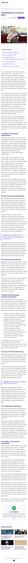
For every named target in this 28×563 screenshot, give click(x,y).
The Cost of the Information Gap (9, 61)
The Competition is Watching (8, 63)
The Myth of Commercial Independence (10, 52)
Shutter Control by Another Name (9, 55)
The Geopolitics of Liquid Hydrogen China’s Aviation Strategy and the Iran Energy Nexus (13, 237)
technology (21, 17)
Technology (6, 8)
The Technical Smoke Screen (8, 57)
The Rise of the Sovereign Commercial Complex (15, 59)
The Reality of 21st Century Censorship (10, 66)
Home (2, 8)
